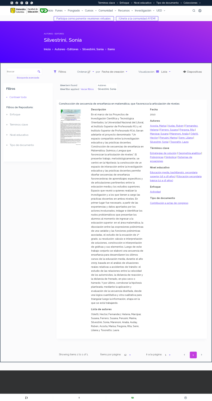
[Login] (199, 10)
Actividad (155, 191)
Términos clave (106, 3)
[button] (184, 354)
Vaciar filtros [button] (87, 89)
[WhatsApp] (31, 3)
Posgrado (74, 10)
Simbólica (170, 157)
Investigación (143, 10)
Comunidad (106, 10)
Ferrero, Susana (169, 129)
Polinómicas (156, 157)
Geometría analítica (189, 153)
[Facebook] (17, 3)
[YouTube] (27, 3)
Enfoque (124, 3)
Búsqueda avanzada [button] (28, 77)
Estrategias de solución (163, 153)
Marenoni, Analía (179, 133)
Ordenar (82, 71)
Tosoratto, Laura (179, 141)
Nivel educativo (143, 3)
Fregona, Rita (187, 129)
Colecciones (190, 3)
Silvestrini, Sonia (159, 141)
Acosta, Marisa (158, 125)
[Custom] (26, 398)
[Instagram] (22, 3)
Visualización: (146, 71)
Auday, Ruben (176, 125)
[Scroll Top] (185, 398)
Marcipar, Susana (159, 133)
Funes (59, 10)
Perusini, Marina (168, 137)
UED (159, 10)
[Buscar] (194, 10)
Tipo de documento (167, 3)
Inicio (50, 10)
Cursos (89, 10)
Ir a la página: (154, 354)
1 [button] (193, 355)
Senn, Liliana (186, 137)
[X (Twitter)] (12, 3)
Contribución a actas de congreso (169, 203)
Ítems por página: (110, 354)
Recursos (124, 10)
